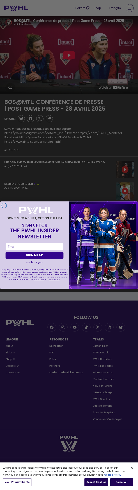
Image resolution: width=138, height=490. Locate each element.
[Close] (132, 468)
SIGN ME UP (34, 255)
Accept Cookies (96, 482)
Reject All (121, 482)
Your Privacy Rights (17, 482)
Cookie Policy (112, 475)
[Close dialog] (4, 205)
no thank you (34, 262)
